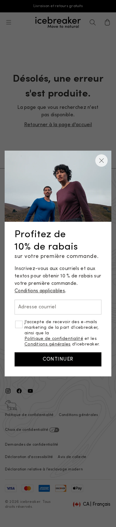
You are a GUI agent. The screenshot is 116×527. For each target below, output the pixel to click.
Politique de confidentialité (53, 339)
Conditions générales (47, 344)
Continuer (58, 359)
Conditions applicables (40, 291)
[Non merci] (101, 160)
